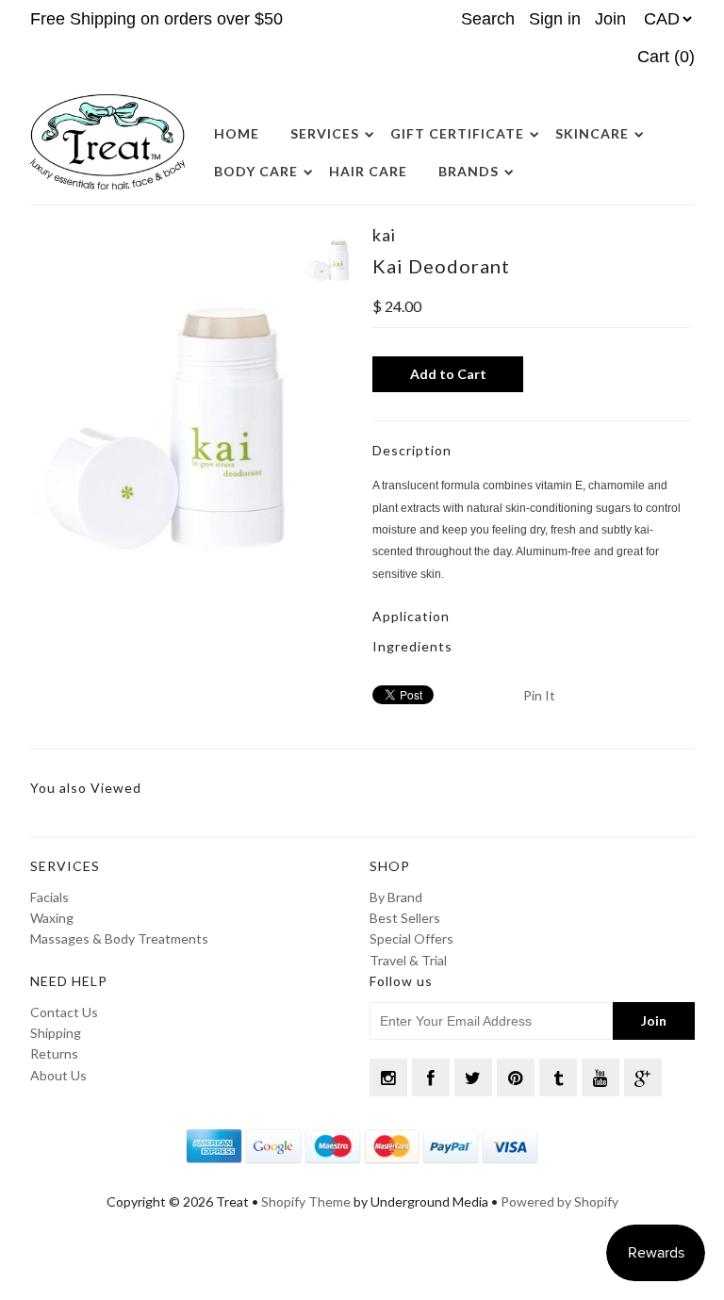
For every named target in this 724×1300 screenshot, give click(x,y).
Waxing (52, 918)
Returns (54, 1053)
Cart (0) (666, 56)
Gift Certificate (457, 133)
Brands (468, 171)
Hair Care (368, 171)
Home (236, 133)
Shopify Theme (306, 1201)
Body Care (256, 171)
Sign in (555, 18)
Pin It (539, 695)
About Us (58, 1075)
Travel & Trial (408, 960)
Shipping (55, 1033)
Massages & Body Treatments (119, 938)
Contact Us (64, 1012)
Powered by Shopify (559, 1201)
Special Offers (411, 938)
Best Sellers (405, 918)
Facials (49, 897)
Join (610, 18)
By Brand (396, 897)
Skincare (592, 133)
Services (324, 133)
